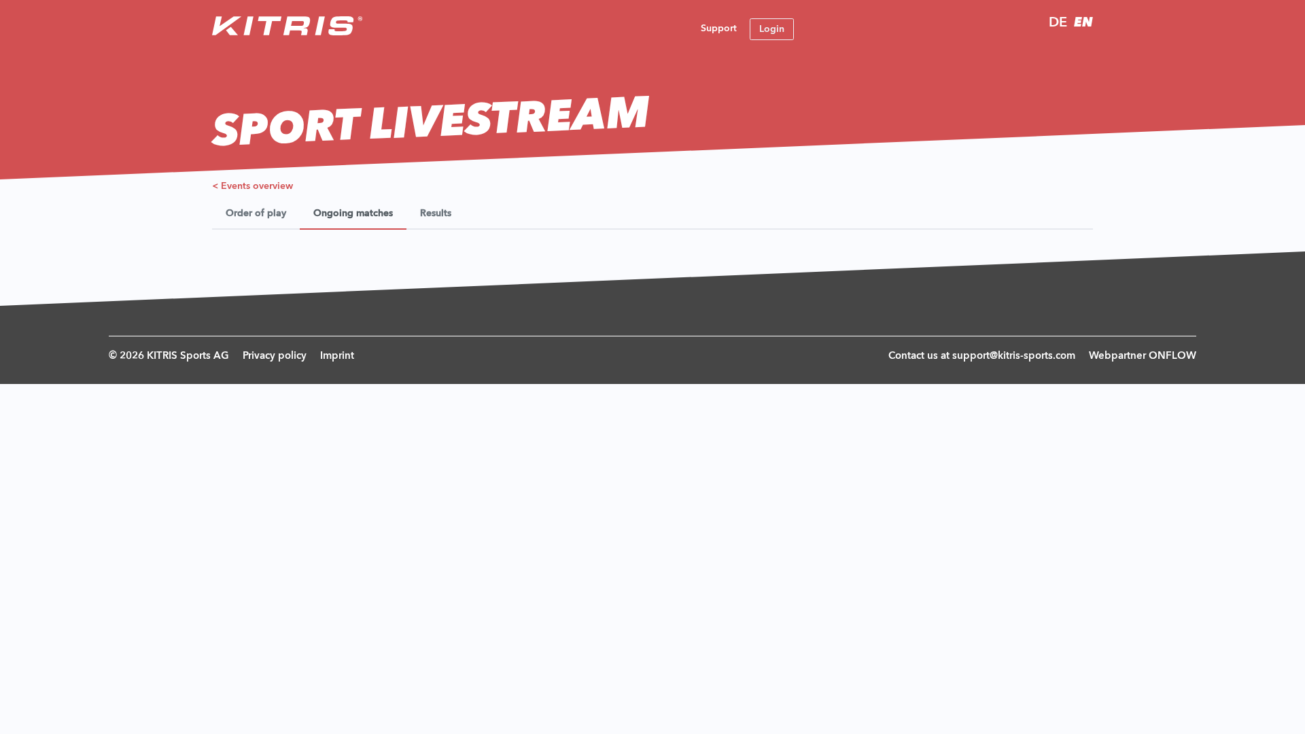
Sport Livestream (431, 124)
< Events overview (252, 186)
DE (1058, 23)
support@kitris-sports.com (1013, 356)
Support (719, 28)
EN (1083, 23)
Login (771, 29)
